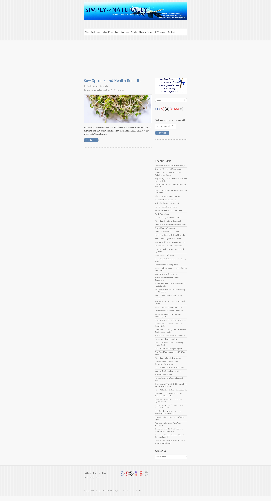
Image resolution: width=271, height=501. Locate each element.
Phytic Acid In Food (162, 214)
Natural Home (145, 32)
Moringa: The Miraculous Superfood (168, 371)
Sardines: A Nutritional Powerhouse (168, 169)
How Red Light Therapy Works (166, 207)
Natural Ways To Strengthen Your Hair (169, 307)
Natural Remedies (110, 32)
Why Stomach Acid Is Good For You (167, 196)
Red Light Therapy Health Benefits (167, 203)
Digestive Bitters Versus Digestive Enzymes (170, 320)
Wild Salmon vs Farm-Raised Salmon (168, 358)
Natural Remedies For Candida (166, 339)
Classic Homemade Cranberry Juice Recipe (170, 166)
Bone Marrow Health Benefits (166, 274)
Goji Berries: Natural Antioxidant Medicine (170, 225)
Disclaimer (102, 473)
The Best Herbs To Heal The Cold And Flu (170, 235)
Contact (171, 32)
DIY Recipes (160, 32)
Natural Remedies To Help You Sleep (168, 210)
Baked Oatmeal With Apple (164, 255)
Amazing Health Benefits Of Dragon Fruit (170, 242)
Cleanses (124, 32)
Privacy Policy (89, 478)
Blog (87, 32)
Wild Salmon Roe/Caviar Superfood (168, 221)
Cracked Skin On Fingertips (165, 228)
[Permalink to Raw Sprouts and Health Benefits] (118, 109)
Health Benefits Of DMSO (164, 375)
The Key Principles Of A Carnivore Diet (169, 246)
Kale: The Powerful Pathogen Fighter (168, 349)
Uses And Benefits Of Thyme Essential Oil (169, 368)
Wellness (95, 32)
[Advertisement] (135, 55)
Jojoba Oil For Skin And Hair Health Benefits (171, 390)
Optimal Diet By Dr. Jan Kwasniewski (168, 218)
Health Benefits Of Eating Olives (166, 265)
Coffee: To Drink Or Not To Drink (167, 232)
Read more (91, 140)
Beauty (134, 32)
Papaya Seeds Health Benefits (165, 200)
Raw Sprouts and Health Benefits (112, 80)
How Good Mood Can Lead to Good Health (170, 336)
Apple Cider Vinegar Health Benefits (168, 239)
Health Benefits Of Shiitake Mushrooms (169, 311)
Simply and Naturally (98, 86)
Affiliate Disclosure (91, 473)
